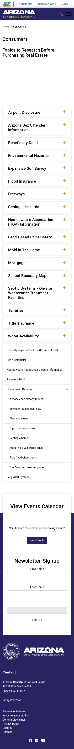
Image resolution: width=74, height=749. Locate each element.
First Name (37, 569)
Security (7, 727)
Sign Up (37, 619)
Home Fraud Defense (20, 389)
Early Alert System (18, 477)
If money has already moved (26, 399)
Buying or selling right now (25, 408)
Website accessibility (16, 715)
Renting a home (18, 438)
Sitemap (8, 732)
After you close (18, 418)
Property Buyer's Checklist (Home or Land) (32, 350)
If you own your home (22, 428)
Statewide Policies (14, 711)
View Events (37, 540)
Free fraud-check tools (23, 457)
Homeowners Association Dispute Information (34, 369)
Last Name (37, 587)
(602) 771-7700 (12, 700)
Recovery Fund (16, 379)
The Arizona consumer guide (26, 467)
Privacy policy (11, 723)
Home (6, 26)
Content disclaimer (14, 719)
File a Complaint (16, 360)
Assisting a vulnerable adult (26, 447)
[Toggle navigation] (69, 13)
